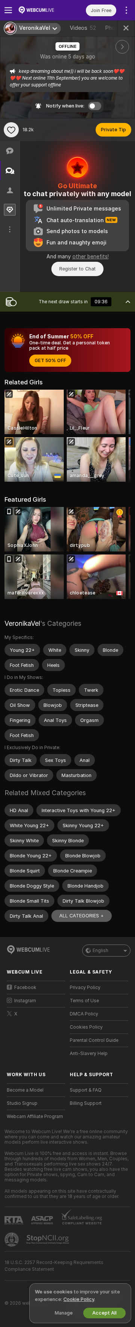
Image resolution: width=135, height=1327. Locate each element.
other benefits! (90, 256)
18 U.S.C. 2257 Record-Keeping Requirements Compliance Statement (54, 1266)
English (100, 950)
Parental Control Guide (94, 1040)
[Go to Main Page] (42, 10)
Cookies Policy (86, 1027)
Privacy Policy (85, 987)
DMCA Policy (84, 1014)
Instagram (25, 1000)
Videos (83, 28)
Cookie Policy (78, 1299)
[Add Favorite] (11, 129)
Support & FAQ (86, 1090)
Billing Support (86, 1103)
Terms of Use (84, 1000)
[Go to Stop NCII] (48, 1239)
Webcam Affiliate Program (35, 1116)
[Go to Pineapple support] (12, 1239)
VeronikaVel (22, 623)
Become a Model (25, 1090)
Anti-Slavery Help (89, 1053)
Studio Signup (22, 1103)
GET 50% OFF (50, 360)
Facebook (25, 987)
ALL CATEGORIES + (81, 915)
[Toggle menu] (8, 10)
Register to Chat (77, 269)
